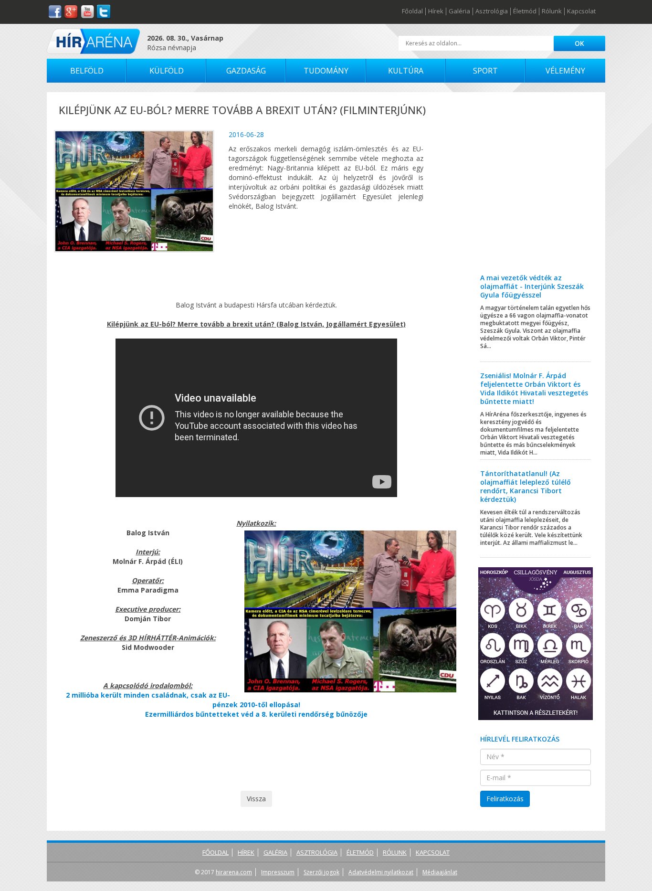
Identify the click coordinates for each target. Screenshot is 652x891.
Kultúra (405, 70)
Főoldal (412, 11)
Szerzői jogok (321, 872)
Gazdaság (246, 70)
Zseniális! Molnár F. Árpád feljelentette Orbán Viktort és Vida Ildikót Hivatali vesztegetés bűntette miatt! (534, 388)
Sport (485, 70)
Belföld (87, 70)
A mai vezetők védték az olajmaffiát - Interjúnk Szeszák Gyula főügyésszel (532, 286)
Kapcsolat (581, 11)
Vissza (256, 798)
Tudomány (326, 70)
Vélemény (565, 70)
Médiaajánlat (439, 872)
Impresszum (277, 872)
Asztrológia (491, 11)
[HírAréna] (93, 41)
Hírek (435, 11)
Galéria (459, 11)
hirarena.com (234, 872)
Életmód (524, 11)
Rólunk (552, 11)
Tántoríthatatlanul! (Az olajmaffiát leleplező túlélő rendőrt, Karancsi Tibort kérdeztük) (525, 486)
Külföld (166, 70)
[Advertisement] (536, 190)
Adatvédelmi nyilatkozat (380, 872)
